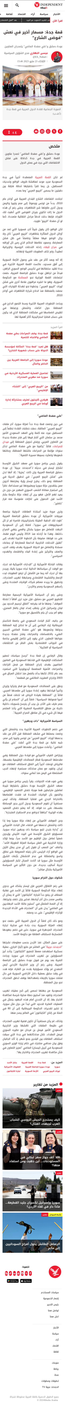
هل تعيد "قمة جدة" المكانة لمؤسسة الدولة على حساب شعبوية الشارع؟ (26, 349)
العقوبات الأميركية (12, 1066)
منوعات (55, 1363)
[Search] (17, 5)
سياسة (44, 14)
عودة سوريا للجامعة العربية (37, 1066)
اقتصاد (22, 14)
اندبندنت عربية (54, 946)
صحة (56, 1375)
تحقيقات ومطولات (50, 1381)
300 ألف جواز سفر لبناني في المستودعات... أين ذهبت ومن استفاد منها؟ (34, 1161)
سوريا (57, 1066)
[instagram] (22, 1273)
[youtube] (18, 1273)
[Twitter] (26, 1273)
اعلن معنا (54, 1316)
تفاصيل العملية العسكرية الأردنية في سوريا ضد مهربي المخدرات (26, 375)
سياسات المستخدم (50, 1292)
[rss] (6, 1273)
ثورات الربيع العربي (51, 1071)
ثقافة (9, 14)
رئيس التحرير (53, 1304)
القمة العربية (43, 177)
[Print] (36, 131)
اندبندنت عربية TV (50, 1387)
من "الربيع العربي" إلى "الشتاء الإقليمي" (30, 388)
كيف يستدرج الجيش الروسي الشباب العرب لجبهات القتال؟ (35, 1122)
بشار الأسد (12, 1062)
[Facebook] (30, 1273)
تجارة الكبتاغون (13, 1071)
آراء (33, 14)
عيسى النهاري (38, 53)
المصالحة (23, 277)
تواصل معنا (53, 1310)
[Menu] (6, 5)
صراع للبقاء (50, 247)
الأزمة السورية (31, 1071)
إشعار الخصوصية (51, 1298)
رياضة (56, 1369)
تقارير (37, 1084)
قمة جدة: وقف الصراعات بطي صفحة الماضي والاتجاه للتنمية (27, 335)
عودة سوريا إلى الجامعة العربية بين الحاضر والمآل (27, 362)
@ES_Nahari (39, 56)
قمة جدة (42, 1062)
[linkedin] (14, 1273)
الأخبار (56, 14)
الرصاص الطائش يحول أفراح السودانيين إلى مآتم (33, 1246)
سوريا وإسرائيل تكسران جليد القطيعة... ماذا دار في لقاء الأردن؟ (32, 1205)
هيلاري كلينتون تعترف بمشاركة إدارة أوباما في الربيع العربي (26, 402)
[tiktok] (10, 1273)
